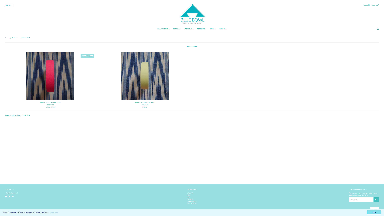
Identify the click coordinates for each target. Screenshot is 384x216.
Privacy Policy (192, 201)
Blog (189, 195)
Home (7, 38)
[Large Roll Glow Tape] (144, 76)
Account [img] (374, 5)
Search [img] (366, 5)
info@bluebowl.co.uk (11, 193)
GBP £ (8, 5)
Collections (16, 38)
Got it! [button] (374, 212)
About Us (190, 193)
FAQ (189, 197)
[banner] (192, 14)
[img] (6, 196)
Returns (190, 199)
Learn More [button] (54, 212)
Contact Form (192, 203)
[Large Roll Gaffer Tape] (50, 76)
